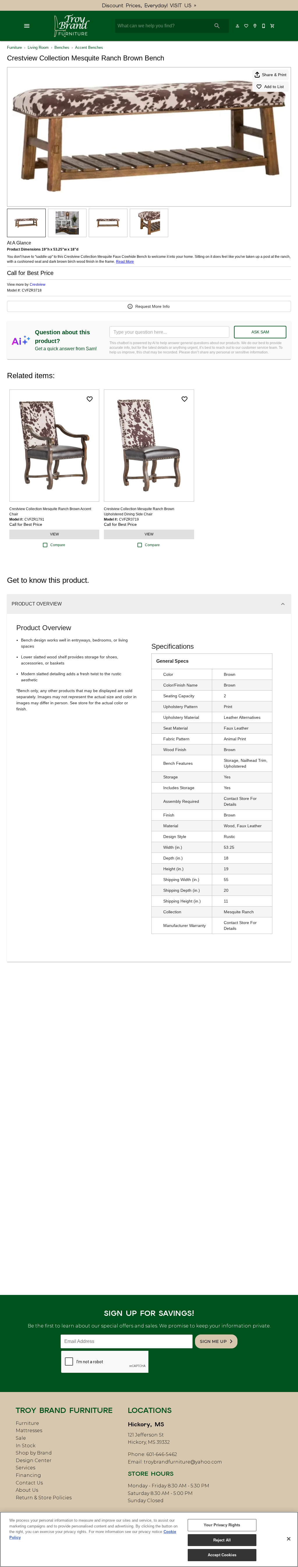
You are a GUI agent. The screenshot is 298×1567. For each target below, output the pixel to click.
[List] (246, 25)
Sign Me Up (213, 1341)
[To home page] (71, 25)
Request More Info (152, 306)
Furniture (14, 47)
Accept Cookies (222, 1555)
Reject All (222, 1540)
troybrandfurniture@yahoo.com (183, 1462)
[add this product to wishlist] (90, 399)
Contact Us (29, 1483)
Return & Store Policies (44, 1497)
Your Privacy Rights (222, 1525)
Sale (21, 1438)
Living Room (38, 47)
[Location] (255, 25)
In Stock (26, 1445)
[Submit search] (217, 26)
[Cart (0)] (272, 25)
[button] (26, 25)
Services (25, 1467)
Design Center (34, 1460)
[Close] (288, 1538)
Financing (28, 1475)
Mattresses (29, 1430)
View (54, 534)
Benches (61, 47)
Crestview (37, 285)
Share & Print (274, 74)
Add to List (274, 86)
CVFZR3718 (32, 290)
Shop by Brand (34, 1453)
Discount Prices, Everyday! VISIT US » (149, 5)
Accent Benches (89, 47)
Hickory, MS (146, 1424)
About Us (27, 1490)
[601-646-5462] (264, 25)
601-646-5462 (161, 1454)
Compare (57, 545)
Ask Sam (260, 332)
